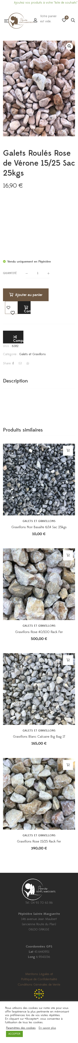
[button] (69, 46)
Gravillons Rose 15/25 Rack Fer (39, 841)
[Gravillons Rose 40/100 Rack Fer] (39, 584)
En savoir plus (47, 1028)
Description (15, 381)
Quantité (10, 273)
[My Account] (35, 21)
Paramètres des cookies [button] (21, 1028)
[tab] (39, 381)
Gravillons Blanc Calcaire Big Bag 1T (39, 736)
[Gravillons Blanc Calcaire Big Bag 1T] (39, 689)
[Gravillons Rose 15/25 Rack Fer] (39, 794)
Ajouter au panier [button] (68, 450)
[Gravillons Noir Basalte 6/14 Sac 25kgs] (39, 479)
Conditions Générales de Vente (39, 985)
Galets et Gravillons (32, 354)
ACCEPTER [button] (14, 1033)
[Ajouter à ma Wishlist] (11, 307)
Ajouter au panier (28, 295)
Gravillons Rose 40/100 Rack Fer (39, 632)
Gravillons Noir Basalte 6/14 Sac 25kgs (39, 527)
